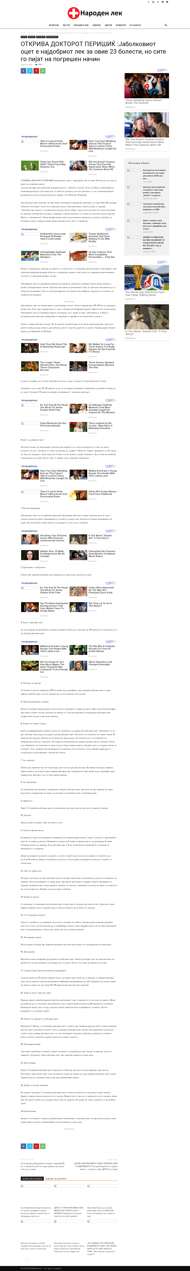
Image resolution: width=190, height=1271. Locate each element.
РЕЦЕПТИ (121, 25)
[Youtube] (167, 2)
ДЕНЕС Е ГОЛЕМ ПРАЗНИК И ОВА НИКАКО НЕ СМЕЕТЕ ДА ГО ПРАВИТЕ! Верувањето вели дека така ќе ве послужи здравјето (68, 1211)
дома (23, 33)
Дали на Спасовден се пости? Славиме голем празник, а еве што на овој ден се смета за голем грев (36, 1246)
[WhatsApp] (42, 71)
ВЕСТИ (66, 25)
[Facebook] (149, 2)
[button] (166, 25)
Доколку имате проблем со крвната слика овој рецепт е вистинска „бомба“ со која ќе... (154, 191)
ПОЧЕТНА (54, 25)
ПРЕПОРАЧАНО (52, 37)
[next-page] (27, 1260)
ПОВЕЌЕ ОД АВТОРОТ (56, 1178)
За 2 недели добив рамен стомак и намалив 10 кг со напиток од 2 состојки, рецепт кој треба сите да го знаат (43, 1166)
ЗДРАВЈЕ (96, 25)
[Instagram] (153, 2)
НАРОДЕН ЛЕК (81, 25)
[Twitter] (158, 2)
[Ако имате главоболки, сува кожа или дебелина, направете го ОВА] (134, 209)
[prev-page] (22, 1260)
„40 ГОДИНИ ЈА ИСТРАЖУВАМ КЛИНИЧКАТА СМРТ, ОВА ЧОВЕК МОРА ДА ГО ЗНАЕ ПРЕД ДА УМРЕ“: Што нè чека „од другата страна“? (102, 1249)
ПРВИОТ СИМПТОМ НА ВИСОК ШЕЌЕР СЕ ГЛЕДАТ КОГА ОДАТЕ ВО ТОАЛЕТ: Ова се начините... (154, 243)
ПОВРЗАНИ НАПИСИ (32, 1178)
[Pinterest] (36, 71)
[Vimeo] (163, 2)
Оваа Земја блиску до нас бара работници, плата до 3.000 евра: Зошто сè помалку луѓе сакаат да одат (101, 1211)
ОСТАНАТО (135, 25)
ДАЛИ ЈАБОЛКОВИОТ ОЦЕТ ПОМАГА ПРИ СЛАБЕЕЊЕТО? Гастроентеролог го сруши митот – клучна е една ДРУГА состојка (96, 1166)
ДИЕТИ (108, 25)
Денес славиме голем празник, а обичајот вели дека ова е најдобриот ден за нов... (154, 224)
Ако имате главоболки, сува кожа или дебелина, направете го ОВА (154, 206)
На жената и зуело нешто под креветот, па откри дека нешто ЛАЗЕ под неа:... (154, 174)
